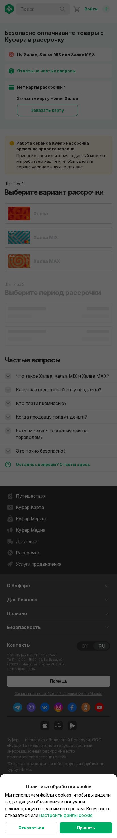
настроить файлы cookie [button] (66, 815)
